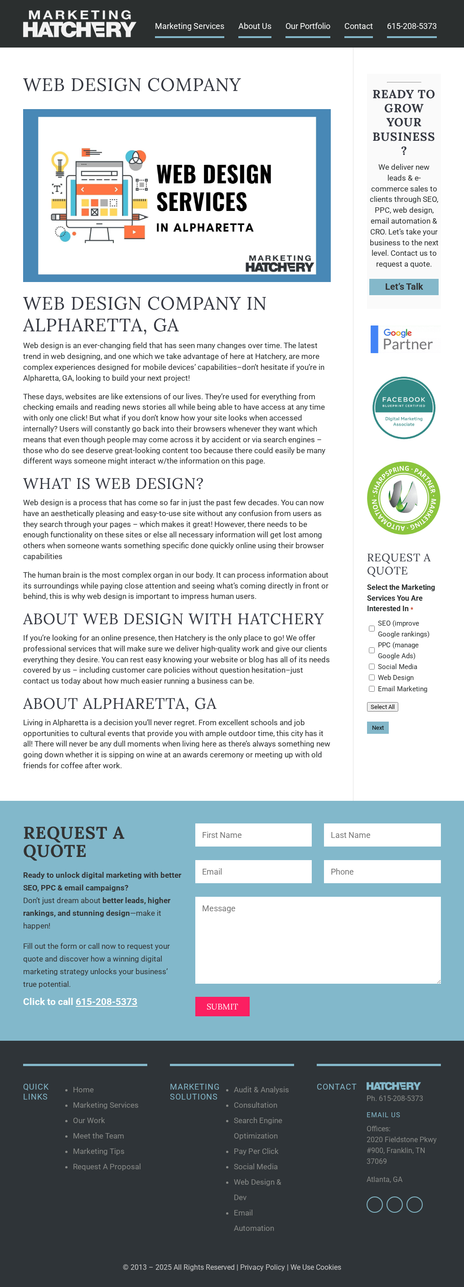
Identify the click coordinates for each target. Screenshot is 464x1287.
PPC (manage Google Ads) (398, 650)
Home (83, 1089)
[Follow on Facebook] (375, 1204)
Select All (383, 706)
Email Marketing (402, 689)
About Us (254, 26)
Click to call (80, 1001)
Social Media (397, 667)
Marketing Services (189, 26)
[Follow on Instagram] (395, 1204)
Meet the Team (98, 1135)
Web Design (396, 678)
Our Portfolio (307, 26)
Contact (358, 26)
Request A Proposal (107, 1166)
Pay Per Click (256, 1151)
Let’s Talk (404, 286)
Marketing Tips (99, 1151)
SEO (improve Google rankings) (404, 628)
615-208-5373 (412, 26)
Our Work (89, 1120)
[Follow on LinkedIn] (414, 1204)
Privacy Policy (262, 1267)
